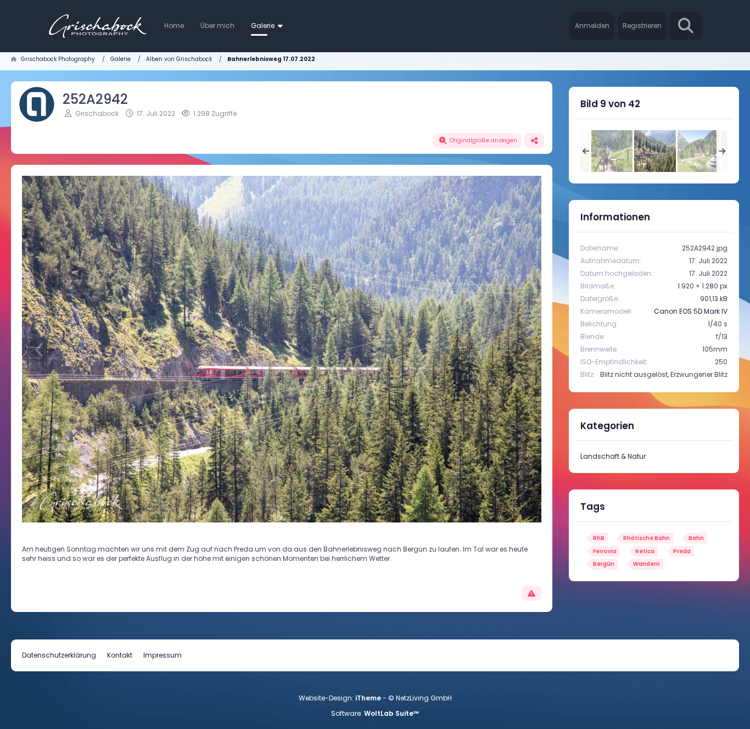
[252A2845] (612, 151)
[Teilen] (534, 140)
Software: (375, 713)
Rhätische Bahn (646, 538)
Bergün (603, 564)
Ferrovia (605, 551)
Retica (644, 551)
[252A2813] (698, 151)
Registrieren (642, 25)
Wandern (646, 564)
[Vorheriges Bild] (40, 350)
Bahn (696, 538)
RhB (599, 538)
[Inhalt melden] (531, 593)
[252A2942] (655, 151)
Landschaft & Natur (613, 456)
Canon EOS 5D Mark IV (690, 311)
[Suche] (686, 26)
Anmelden (592, 25)
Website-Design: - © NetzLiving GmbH (375, 698)
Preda (682, 551)
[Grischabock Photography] (97, 26)
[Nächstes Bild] (523, 350)
